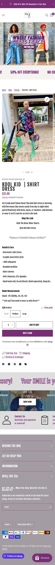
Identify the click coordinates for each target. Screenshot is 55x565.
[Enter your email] (50, 507)
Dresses (16, 90)
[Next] (31, 172)
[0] (51, 15)
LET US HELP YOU (11, 456)
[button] (27, 401)
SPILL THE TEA (10, 476)
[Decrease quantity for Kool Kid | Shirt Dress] (4, 325)
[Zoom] (47, 99)
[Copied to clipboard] (26, 364)
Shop (10, 90)
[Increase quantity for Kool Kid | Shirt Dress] (12, 325)
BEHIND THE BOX (11, 446)
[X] (9, 364)
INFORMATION (10, 466)
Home (4, 90)
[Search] (47, 15)
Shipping (5, 197)
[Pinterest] (15, 364)
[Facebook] (4, 364)
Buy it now (27, 333)
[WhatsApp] (20, 364)
